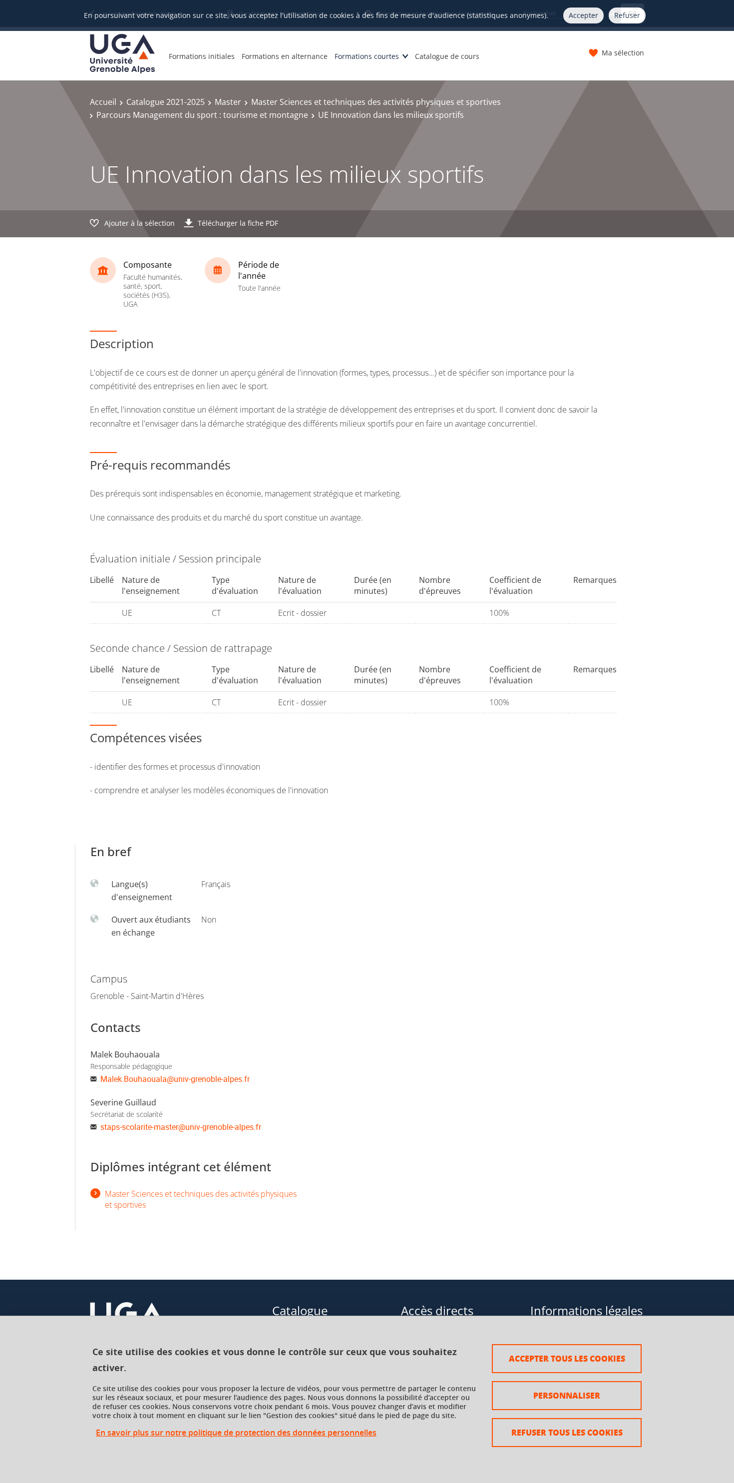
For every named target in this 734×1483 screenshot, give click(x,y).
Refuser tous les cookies (567, 1432)
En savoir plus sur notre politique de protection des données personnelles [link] (236, 1433)
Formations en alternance (285, 56)
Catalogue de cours (447, 56)
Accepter (583, 15)
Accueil (103, 101)
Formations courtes (367, 56)
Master (228, 101)
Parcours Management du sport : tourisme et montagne (202, 114)
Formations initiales (202, 56)
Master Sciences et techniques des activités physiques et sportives (376, 101)
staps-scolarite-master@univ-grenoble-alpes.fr (180, 1126)
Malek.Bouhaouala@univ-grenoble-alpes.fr (175, 1078)
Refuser (627, 15)
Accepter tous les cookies (567, 1358)
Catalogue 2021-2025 (165, 101)
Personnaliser (566, 1395)
